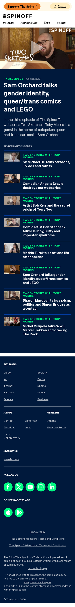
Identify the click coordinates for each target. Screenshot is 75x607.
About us (9, 427)
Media (41, 392)
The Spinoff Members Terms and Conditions (37, 538)
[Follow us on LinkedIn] (52, 490)
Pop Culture (29, 23)
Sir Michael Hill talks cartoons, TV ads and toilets (46, 164)
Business (43, 399)
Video (7, 372)
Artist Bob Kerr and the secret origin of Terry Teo (46, 207)
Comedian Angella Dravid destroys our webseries (43, 185)
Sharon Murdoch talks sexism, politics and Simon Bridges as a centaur (47, 304)
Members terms (56, 427)
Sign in (62, 6)
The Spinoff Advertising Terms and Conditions (37, 545)
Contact (9, 420)
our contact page (37, 568)
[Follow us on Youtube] (31, 490)
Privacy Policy (37, 531)
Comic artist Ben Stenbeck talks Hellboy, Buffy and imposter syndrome (44, 231)
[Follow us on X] (20, 490)
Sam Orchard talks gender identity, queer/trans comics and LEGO (45, 278)
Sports (42, 385)
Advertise (31, 420)
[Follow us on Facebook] (9, 490)
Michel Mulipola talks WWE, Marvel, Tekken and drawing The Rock (45, 330)
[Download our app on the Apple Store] (9, 516)
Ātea (47, 23)
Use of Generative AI (12, 435)
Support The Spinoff (22, 6)
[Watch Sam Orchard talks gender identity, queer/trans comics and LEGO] (37, 47)
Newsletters (11, 459)
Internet (9, 385)
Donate (51, 420)
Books (61, 23)
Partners (9, 392)
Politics (8, 23)
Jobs (28, 427)
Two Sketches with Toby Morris (42, 156)
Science (8, 399)
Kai (5, 379)
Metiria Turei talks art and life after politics (46, 255)
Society (42, 372)
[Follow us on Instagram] (42, 490)
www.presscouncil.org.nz (37, 582)
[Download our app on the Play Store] (20, 516)
